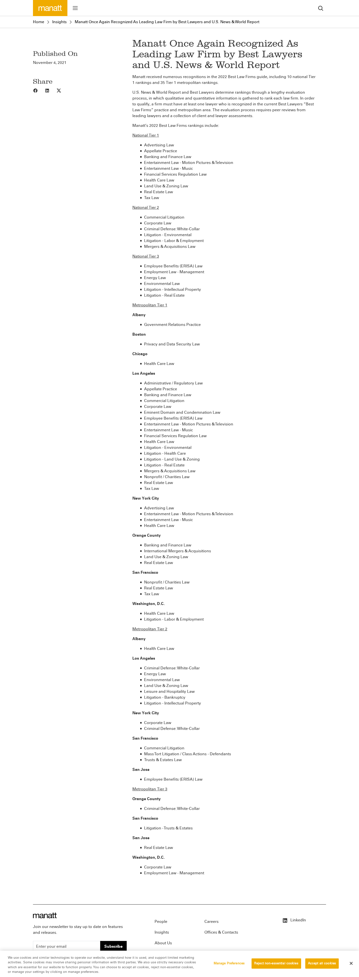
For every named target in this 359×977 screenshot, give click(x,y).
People (161, 921)
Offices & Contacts (221, 932)
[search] (320, 7)
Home (38, 22)
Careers (211, 921)
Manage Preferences (229, 963)
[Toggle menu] (75, 8)
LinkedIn (297, 920)
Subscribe (113, 946)
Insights (59, 22)
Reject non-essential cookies (276, 963)
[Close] (351, 963)
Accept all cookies (322, 963)
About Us (163, 943)
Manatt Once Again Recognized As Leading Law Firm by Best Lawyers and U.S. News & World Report (167, 22)
